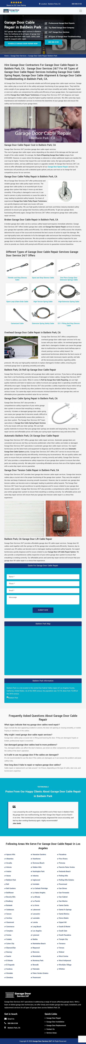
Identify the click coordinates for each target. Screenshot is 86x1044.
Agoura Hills (10, 854)
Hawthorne (37, 859)
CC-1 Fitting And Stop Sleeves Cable (69, 324)
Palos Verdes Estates (40, 973)
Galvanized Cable (17, 323)
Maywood (36, 948)
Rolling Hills (63, 876)
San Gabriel (63, 897)
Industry (36, 876)
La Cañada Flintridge (40, 888)
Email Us (11, 1019)
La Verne (36, 905)
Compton (9, 931)
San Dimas (63, 888)
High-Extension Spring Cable (68, 301)
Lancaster (36, 914)
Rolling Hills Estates (66, 880)
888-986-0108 (77, 4)
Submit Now (43, 610)
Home (6, 56)
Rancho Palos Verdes (67, 867)
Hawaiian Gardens (39, 854)
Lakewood (36, 910)
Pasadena (62, 854)
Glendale (9, 973)
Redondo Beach (65, 871)
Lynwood (36, 935)
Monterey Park (38, 960)
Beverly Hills (10, 897)
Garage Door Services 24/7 (42, 1041)
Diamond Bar (11, 948)
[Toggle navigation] (80, 11)
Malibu (35, 939)
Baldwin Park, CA (54, 4)
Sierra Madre (64, 918)
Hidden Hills (37, 867)
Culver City (10, 943)
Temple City (63, 939)
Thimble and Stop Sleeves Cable (17, 279)
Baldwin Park (11, 880)
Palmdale (36, 969)
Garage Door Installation (55, 1022)
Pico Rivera (63, 859)
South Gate (63, 931)
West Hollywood (65, 960)
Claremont (10, 922)
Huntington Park (38, 871)
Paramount (37, 977)
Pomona (62, 863)
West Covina (63, 956)
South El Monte (64, 926)
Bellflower (10, 893)
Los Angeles (37, 931)
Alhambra (9, 859)
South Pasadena (65, 935)
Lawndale (36, 918)
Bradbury (9, 901)
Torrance (62, 943)
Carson (8, 914)
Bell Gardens (11, 888)
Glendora (9, 977)
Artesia (9, 867)
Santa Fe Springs (65, 910)
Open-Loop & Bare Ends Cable (17, 301)
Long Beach (37, 926)
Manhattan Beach (39, 943)
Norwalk (36, 965)
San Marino (63, 901)
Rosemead (63, 884)
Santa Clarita (64, 905)
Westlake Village (65, 965)
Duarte (8, 956)
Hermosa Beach (38, 863)
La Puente (36, 901)
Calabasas (10, 910)
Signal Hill (63, 922)
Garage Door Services (18, 56)
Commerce (10, 926)
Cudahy (9, 939)
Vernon (61, 948)
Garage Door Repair (53, 1018)
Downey (9, 952)
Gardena (9, 969)
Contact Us (50, 1029)
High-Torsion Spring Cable (43, 301)
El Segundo (10, 965)
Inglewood (36, 880)
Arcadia (9, 863)
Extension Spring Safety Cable (43, 323)
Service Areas (51, 1033)
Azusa (8, 876)
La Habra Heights (39, 893)
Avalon (8, 871)
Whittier (62, 969)
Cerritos (9, 918)
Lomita (35, 922)
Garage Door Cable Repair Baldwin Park (42, 56)
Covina (8, 935)
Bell (7, 884)
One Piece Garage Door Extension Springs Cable (69, 279)
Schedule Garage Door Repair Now (23, 44)
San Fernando (64, 893)
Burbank (9, 905)
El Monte (9, 960)
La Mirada (36, 897)
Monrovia (36, 952)
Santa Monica (64, 914)
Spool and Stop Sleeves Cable (43, 278)
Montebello (37, 956)
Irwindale (36, 884)
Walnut (61, 952)
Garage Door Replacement (56, 1025)
